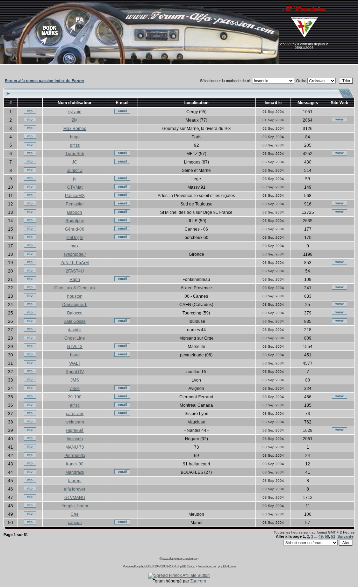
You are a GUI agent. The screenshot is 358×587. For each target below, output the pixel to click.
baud (75, 355)
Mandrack (74, 472)
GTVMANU (74, 497)
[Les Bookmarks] (49, 46)
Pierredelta (74, 455)
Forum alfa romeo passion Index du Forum (44, 81)
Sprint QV (75, 371)
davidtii (74, 329)
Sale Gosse (75, 321)
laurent (74, 480)
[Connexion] (15, 46)
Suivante (345, 536)
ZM (75, 120)
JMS (75, 380)
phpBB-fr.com (226, 566)
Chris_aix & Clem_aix (74, 287)
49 (320, 536)
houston (75, 296)
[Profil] (230, 46)
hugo (75, 137)
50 (327, 536)
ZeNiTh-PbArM (74, 262)
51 (333, 536)
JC (74, 162)
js (74, 178)
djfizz (75, 145)
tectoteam (74, 422)
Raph (75, 279)
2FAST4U (75, 271)
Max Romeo (74, 128)
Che (75, 514)
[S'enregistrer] (304, 14)
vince (75, 388)
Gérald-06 (74, 229)
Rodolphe (74, 220)
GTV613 (75, 346)
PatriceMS (75, 195)
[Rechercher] (157, 46)
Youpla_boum (75, 505)
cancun (75, 522)
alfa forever (74, 489)
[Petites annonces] (78, 38)
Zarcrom (198, 581)
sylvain (74, 111)
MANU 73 (74, 447)
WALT (74, 363)
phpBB (144, 566)
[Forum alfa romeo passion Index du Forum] (164, 63)
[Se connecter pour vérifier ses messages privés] (70, 63)
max (75, 246)
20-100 (74, 396)
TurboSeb (74, 153)
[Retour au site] (109, 46)
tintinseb (75, 438)
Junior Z (75, 170)
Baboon (74, 212)
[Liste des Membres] (149, 63)
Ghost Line (74, 338)
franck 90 (75, 464)
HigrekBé (75, 430)
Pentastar (75, 204)
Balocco (75, 313)
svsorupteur (75, 254)
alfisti (75, 405)
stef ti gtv (74, 237)
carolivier (75, 413)
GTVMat (75, 187)
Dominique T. (74, 304)
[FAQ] (135, 63)
